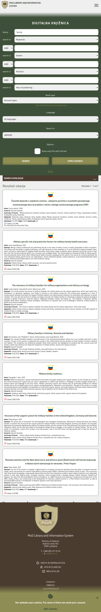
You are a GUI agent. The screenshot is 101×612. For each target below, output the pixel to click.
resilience (15, 393)
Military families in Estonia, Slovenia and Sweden (50, 333)
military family (16, 263)
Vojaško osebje (41, 217)
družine (60, 219)
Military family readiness (50, 373)
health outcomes (33, 263)
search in (7, 39)
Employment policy (38, 219)
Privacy (14, 219)
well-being (22, 393)
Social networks (79, 217)
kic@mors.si (51, 553)
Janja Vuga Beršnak (15, 245)
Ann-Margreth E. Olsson (26, 337)
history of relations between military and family (38, 309)
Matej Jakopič (13, 419)
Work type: (50, 95)
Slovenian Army (29, 217)
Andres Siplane (40, 337)
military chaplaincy (63, 438)
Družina (88, 217)
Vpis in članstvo (52, 567)
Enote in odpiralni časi (53, 563)
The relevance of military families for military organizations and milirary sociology (50, 285)
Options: (50, 144)
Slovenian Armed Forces (34, 438)
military (24, 263)
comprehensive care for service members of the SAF (71, 309)
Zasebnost (7, 219)
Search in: (50, 128)
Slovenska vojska (17, 217)
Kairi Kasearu (13, 337)
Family (94, 217)
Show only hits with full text (54, 151)
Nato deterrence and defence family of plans (47, 487)
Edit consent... (51, 609)
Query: (6, 32)
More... (27, 225)
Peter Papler (13, 467)
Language (50, 112)
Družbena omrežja (66, 217)
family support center (58, 393)
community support (43, 393)
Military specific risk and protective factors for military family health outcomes (50, 241)
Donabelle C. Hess (15, 377)
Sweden (49, 351)
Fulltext (9, 224)
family (14, 438)
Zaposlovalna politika (24, 219)
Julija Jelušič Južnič (25, 289)
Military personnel (53, 217)
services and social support (31, 351)
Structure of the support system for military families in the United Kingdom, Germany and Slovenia (50, 415)
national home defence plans (21, 487)
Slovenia (55, 351)
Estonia (43, 351)
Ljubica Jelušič (13, 208)
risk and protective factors (48, 263)
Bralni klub (52, 571)
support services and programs (76, 393)
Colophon (50, 582)
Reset (50, 171)
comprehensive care (50, 438)
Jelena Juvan (37, 289)
